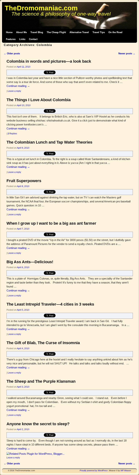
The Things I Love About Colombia (39, 100)
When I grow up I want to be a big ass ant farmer (51, 223)
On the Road (115, 32)
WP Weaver (126, 470)
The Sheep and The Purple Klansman (41, 381)
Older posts (12, 53)
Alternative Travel (79, 32)
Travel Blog (36, 32)
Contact (33, 39)
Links (22, 39)
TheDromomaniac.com (41, 8)
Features (11, 39)
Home (9, 32)
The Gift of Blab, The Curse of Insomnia (43, 343)
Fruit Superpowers (24, 180)
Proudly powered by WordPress (94, 470)
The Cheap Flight (56, 32)
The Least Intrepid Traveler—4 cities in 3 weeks (50, 304)
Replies (12, 133)
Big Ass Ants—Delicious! (30, 262)
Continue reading (18, 86)
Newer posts (126, 53)
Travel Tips (98, 32)
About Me (21, 32)
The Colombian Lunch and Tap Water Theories (49, 142)
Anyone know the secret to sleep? (38, 424)
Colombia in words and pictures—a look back (49, 61)
